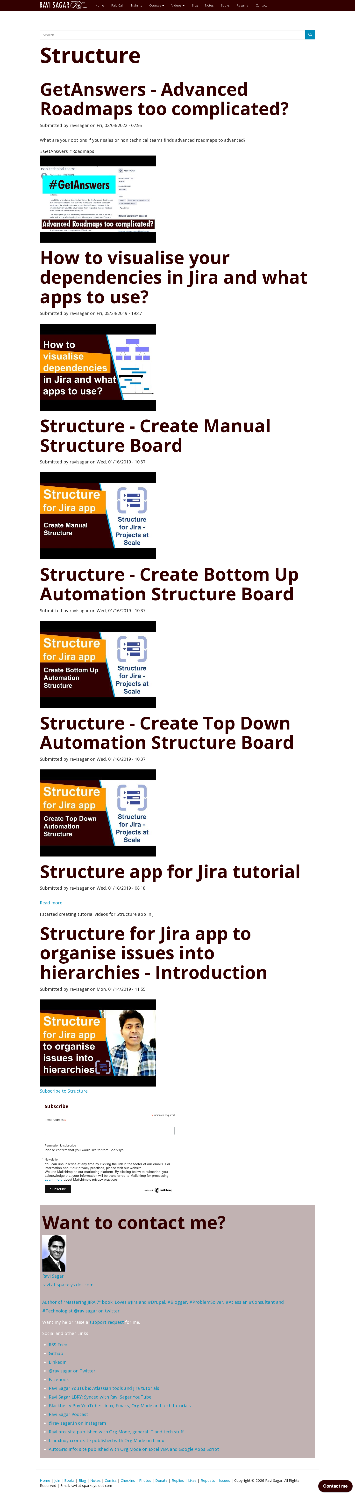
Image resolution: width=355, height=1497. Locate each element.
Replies (178, 1480)
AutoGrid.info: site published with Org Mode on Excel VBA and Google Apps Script (134, 1449)
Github (56, 1353)
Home (99, 5)
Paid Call (117, 5)
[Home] (66, 5)
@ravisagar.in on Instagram (77, 1423)
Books (225, 5)
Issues (224, 1480)
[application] (335, 1487)
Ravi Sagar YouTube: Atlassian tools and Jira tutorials (104, 1388)
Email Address (55, 1120)
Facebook (59, 1379)
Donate (161, 1480)
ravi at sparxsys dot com (67, 1285)
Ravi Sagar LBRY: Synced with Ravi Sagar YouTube (100, 1397)
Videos (176, 5)
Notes (209, 5)
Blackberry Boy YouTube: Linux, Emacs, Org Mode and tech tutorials (120, 1405)
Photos (145, 1480)
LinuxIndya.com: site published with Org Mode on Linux (106, 1440)
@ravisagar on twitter (97, 1311)
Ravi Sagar (53, 1276)
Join (57, 1480)
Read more (51, 903)
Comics (111, 1480)
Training (136, 5)
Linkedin (57, 1362)
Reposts (208, 1480)
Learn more (54, 1179)
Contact (261, 5)
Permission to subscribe (60, 1145)
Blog (195, 5)
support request (106, 1322)
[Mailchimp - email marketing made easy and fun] (158, 1190)
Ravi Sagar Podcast (68, 1414)
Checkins (128, 1480)
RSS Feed (58, 1345)
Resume (242, 5)
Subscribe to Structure (64, 1091)
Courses (155, 5)
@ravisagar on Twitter (72, 1371)
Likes (192, 1480)
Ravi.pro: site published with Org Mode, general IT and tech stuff (116, 1432)
